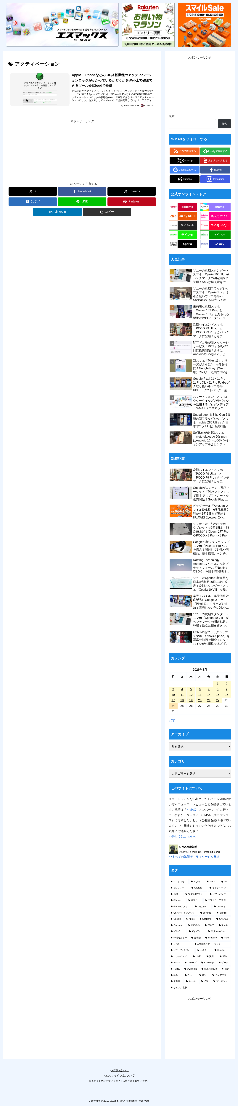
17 (173, 700)
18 (182, 700)
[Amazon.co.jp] (204, 24)
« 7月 (172, 720)
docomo (187, 206)
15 (217, 694)
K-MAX (191, 809)
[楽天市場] (148, 24)
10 (173, 694)
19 (191, 700)
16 (226, 694)
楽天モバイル (220, 216)
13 (200, 694)
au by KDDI (187, 216)
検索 (172, 116)
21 (208, 700)
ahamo (219, 206)
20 (200, 700)
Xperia (187, 244)
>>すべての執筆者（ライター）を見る (194, 856)
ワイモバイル (219, 225)
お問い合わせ (120, 1070)
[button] (107, 212)
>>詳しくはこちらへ (182, 836)
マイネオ (219, 234)
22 (217, 700)
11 (182, 694)
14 (208, 694)
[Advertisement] (82, 150)
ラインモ (187, 234)
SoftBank (187, 225)
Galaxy (219, 244)
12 (191, 694)
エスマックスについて (120, 1075)
